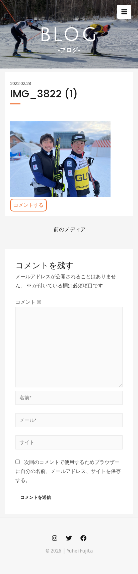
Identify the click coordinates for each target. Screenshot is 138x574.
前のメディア (70, 229)
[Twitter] (69, 538)
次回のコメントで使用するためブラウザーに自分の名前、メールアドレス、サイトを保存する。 (68, 471)
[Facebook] (83, 538)
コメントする (28, 205)
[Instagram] (55, 538)
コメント (28, 302)
